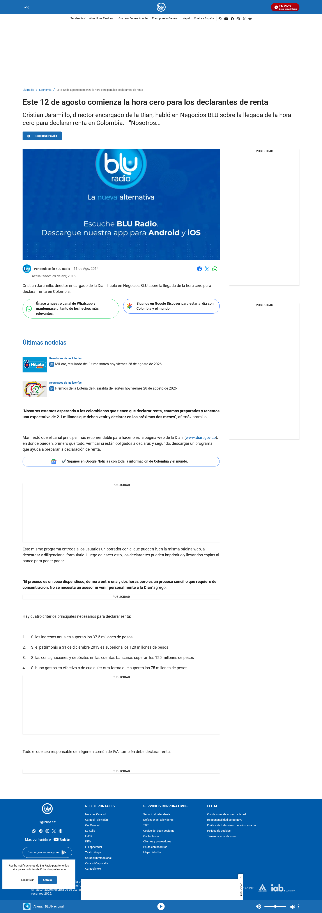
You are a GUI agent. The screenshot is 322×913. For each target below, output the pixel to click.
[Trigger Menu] (26, 7)
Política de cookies (219, 830)
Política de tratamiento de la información (232, 825)
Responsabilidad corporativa (224, 820)
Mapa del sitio (152, 852)
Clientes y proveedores (157, 841)
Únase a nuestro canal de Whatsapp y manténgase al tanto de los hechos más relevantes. (67, 308)
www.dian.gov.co (201, 437)
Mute (258, 906)
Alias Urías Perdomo (101, 18)
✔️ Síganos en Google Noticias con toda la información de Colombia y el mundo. (125, 461)
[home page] (161, 7)
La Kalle (90, 830)
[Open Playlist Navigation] (298, 906)
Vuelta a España (204, 18)
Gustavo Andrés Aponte (133, 18)
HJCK (88, 836)
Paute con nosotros (155, 847)
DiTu (88, 841)
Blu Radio (28, 90)
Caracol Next (93, 868)
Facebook (199, 271)
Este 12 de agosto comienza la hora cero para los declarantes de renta (100, 90)
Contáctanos (151, 836)
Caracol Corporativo (97, 863)
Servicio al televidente (156, 814)
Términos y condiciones (222, 836)
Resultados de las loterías (65, 358)
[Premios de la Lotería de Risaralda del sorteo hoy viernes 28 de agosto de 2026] (35, 389)
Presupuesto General (165, 18)
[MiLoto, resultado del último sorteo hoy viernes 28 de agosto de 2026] (35, 364)
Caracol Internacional (98, 858)
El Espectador (93, 847)
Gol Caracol (92, 825)
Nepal (186, 18)
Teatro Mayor (93, 852)
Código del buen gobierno (158, 830)
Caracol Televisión (96, 820)
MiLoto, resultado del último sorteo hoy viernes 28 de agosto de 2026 (108, 364)
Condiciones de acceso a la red (226, 814)
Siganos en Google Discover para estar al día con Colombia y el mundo (175, 306)
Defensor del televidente (158, 820)
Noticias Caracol (95, 814)
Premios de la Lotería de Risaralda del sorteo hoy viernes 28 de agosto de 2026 (116, 388)
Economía (45, 90)
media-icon (161, 906)
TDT (146, 825)
